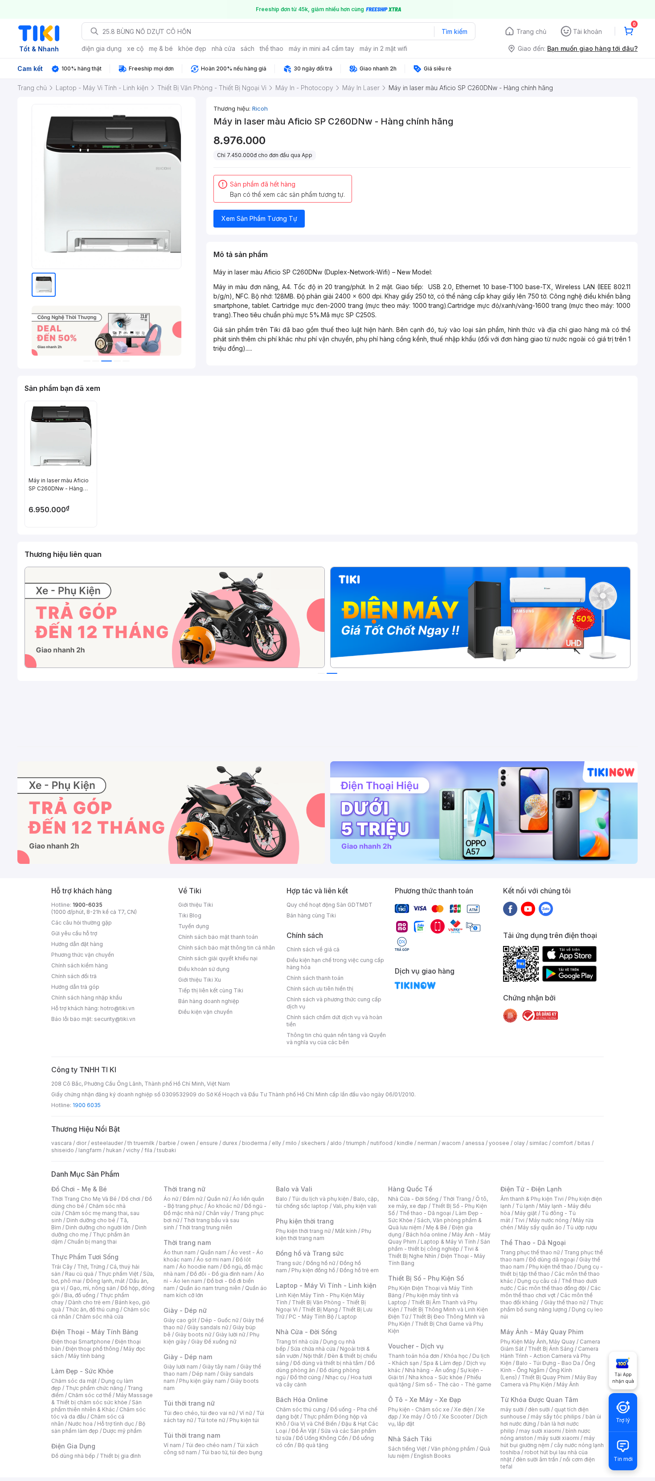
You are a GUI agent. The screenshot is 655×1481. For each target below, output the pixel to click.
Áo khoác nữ (224, 1206)
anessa (474, 1143)
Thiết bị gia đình (120, 1455)
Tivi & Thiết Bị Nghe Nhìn (433, 1252)
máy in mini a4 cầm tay (321, 48)
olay (519, 1143)
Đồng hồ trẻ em (359, 1270)
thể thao (271, 48)
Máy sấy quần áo (540, 1227)
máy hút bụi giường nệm (547, 1441)
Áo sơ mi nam (213, 1259)
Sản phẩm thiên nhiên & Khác (96, 1406)
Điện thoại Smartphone (81, 1341)
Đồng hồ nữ (320, 1263)
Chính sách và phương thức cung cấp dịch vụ (334, 1003)
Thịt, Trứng (91, 1266)
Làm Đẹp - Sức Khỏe (82, 1371)
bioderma (254, 1143)
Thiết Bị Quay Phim (545, 1377)
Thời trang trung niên (205, 1227)
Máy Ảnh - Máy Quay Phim (541, 1332)
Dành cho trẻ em (89, 1302)
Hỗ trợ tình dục (115, 1423)
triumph (356, 1143)
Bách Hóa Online (302, 1399)
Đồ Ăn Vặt (303, 1430)
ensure (209, 1143)
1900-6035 (87, 904)
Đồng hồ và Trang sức (310, 1253)
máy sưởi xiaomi (558, 1438)
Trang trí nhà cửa (297, 1341)
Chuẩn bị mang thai (92, 1241)
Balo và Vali (294, 1189)
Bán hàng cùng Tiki (311, 915)
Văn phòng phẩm (453, 1448)
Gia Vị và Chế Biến (314, 1423)
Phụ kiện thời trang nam (323, 1234)
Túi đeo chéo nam (208, 1445)
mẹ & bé (161, 48)
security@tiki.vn (114, 1019)
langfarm (90, 1150)
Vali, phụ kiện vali (355, 1206)
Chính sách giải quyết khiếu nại (218, 958)
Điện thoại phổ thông (92, 1348)
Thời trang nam (187, 1242)
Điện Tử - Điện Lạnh (531, 1189)
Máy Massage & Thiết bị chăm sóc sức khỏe (102, 1399)
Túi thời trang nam (192, 1435)
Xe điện (463, 1409)
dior (81, 1143)
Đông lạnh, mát (105, 1281)
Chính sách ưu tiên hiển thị (320, 988)
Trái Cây (62, 1266)
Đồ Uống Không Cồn (322, 1438)
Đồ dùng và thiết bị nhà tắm (328, 1363)
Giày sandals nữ (207, 1327)
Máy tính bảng (86, 1355)
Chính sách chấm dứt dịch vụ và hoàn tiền (334, 1021)
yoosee (499, 1143)
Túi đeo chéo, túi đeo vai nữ (199, 1413)
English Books (432, 1455)
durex (229, 1143)
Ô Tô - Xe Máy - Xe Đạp (424, 1399)
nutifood (381, 1143)
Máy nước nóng (549, 1220)
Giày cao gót (180, 1320)
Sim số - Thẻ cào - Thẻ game (453, 1384)
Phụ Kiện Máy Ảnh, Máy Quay (537, 1341)
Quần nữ (217, 1198)
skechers (313, 1143)
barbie (167, 1143)
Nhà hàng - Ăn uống (430, 1370)
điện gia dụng (102, 48)
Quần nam (213, 1252)
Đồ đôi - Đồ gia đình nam (221, 1273)
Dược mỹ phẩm (122, 1430)
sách (247, 48)
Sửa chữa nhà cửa (313, 1348)
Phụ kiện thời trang (305, 1221)
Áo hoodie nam (199, 1266)
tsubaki (166, 1150)
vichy (133, 1150)
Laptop (347, 1316)
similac (538, 1143)
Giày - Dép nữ (185, 1310)
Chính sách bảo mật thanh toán (218, 936)
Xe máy (412, 1416)
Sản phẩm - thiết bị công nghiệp (439, 1245)
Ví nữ (245, 1413)
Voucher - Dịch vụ (415, 1346)
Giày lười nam (181, 1366)
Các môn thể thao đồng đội (551, 1288)
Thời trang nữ (184, 1189)
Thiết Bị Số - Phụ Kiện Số (426, 1278)
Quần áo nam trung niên (210, 1288)
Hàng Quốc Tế (410, 1189)
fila (148, 1150)
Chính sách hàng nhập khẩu (86, 997)
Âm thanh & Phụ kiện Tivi (532, 1198)
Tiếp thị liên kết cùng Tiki (210, 990)
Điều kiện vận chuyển (205, 1011)
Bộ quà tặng (313, 1445)
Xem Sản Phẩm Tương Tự (259, 218)
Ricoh (260, 108)
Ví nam (172, 1445)
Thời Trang (457, 1198)
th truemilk (141, 1143)
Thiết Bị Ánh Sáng (550, 1348)
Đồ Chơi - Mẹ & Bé (79, 1189)
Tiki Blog (189, 915)
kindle (405, 1143)
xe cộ (135, 48)
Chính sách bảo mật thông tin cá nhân (226, 947)
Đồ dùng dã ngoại (552, 1259)
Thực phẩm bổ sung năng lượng (551, 1306)
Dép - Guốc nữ (219, 1320)
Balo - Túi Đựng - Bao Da (548, 1363)
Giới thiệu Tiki (195, 904)
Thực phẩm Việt (118, 1273)
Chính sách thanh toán (315, 978)
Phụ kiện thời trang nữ (303, 1231)
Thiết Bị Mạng (320, 1309)
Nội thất (313, 1355)
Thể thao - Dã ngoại (425, 1213)
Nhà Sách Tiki (410, 1439)
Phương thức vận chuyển (82, 954)
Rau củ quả (79, 1273)
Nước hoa (80, 1423)
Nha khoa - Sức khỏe (436, 1377)
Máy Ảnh (568, 1384)
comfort (562, 1143)
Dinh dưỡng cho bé (90, 1220)
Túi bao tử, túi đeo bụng (231, 1452)
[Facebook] (510, 908)
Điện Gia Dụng (73, 1446)
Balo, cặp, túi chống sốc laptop (327, 1202)
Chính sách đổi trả (74, 976)
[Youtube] (528, 908)
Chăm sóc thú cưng (301, 1409)
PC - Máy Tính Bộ (311, 1316)
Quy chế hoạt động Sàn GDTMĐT (330, 904)
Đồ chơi (130, 1198)
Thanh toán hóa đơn (413, 1355)
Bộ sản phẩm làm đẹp (98, 1427)
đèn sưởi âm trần (537, 1459)
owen (187, 1143)
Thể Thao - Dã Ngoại (533, 1242)
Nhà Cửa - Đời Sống (306, 1332)
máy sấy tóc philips (556, 1416)
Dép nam (204, 1373)
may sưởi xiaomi (540, 1430)
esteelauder (107, 1143)
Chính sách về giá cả (313, 949)
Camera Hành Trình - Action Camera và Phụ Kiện (549, 1355)
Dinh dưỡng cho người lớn (98, 1227)
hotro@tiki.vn (117, 1008)
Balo (281, 1198)
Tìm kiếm (454, 31)
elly (276, 1143)
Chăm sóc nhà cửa (99, 1316)
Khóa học (456, 1355)
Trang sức (289, 1263)
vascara (61, 1143)
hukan (114, 1150)
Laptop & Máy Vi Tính (448, 1241)
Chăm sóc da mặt (74, 1380)
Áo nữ (171, 1198)
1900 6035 (87, 1105)
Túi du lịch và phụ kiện (320, 1198)
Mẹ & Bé (436, 1227)
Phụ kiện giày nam (202, 1380)
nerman (427, 1143)
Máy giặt (526, 1213)
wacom (451, 1143)
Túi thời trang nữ (189, 1403)
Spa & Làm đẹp (442, 1363)
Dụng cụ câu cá (537, 1281)
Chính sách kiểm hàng (79, 965)
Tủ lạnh (525, 1206)
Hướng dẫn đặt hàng (77, 944)
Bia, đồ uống (79, 1295)
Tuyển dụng (193, 926)
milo (291, 1143)
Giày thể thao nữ (564, 1302)
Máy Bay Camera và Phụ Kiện (548, 1381)
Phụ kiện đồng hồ (313, 1270)
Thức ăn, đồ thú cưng (92, 1309)
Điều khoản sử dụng (203, 969)
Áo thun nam (180, 1252)
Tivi (519, 1220)
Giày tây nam (219, 1366)
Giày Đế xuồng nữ (213, 1341)
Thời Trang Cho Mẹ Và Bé (84, 1198)
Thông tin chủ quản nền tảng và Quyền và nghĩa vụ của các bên (336, 1038)
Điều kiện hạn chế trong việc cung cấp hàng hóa (335, 964)
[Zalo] (546, 908)
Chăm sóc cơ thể (89, 1395)
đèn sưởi (539, 1409)
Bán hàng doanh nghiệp (208, 1001)
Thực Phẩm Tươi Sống (85, 1257)
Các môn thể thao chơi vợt (550, 1291)
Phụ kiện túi (244, 1420)
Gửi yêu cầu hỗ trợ (74, 933)
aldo (336, 1143)
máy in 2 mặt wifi (383, 48)
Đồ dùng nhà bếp (73, 1455)
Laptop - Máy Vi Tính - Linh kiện (326, 1285)
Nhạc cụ (335, 1377)
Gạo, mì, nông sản (93, 1288)
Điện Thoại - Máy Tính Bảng (94, 1332)
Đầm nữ (192, 1198)
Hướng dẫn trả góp (75, 986)
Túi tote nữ (211, 1420)
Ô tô (432, 1416)
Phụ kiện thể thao (551, 1266)
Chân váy (218, 1213)
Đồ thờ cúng (305, 1377)
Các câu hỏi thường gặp (81, 922)
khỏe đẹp (192, 48)
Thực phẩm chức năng (94, 1388)
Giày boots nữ (193, 1334)
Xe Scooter (456, 1416)
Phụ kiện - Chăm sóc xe (419, 1409)
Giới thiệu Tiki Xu (199, 979)
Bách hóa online (426, 1234)
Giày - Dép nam (188, 1357)
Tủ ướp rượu (581, 1227)
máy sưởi (512, 1409)
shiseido (62, 1150)
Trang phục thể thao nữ (530, 1252)
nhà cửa (223, 48)
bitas (583, 1143)
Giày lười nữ (230, 1334)
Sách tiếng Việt (407, 1448)
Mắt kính (346, 1231)
